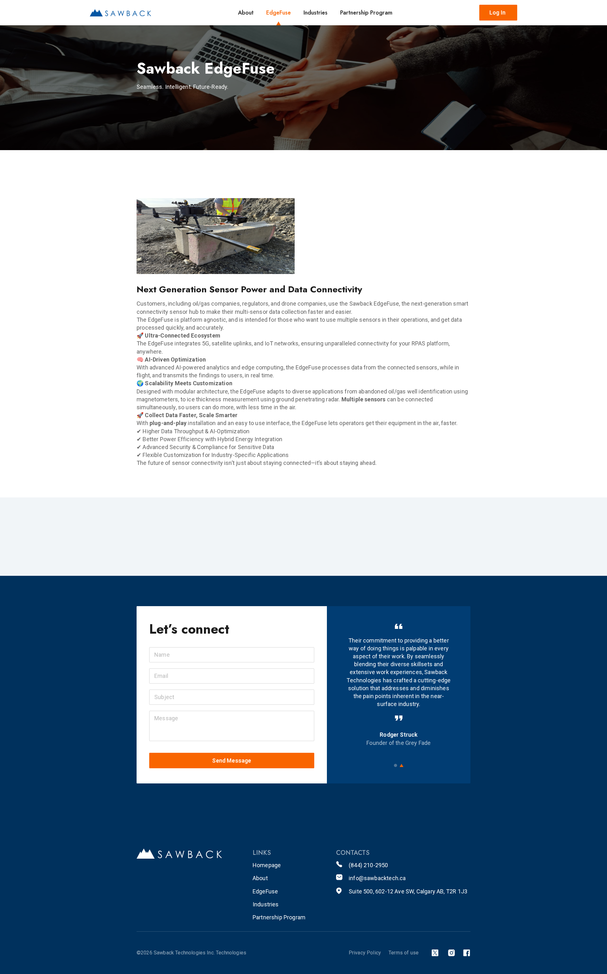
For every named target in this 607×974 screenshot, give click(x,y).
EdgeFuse (278, 12)
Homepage (267, 865)
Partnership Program (366, 12)
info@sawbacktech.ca (377, 878)
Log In (497, 12)
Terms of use (404, 953)
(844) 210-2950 (368, 865)
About (246, 12)
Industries (316, 12)
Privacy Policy (365, 953)
